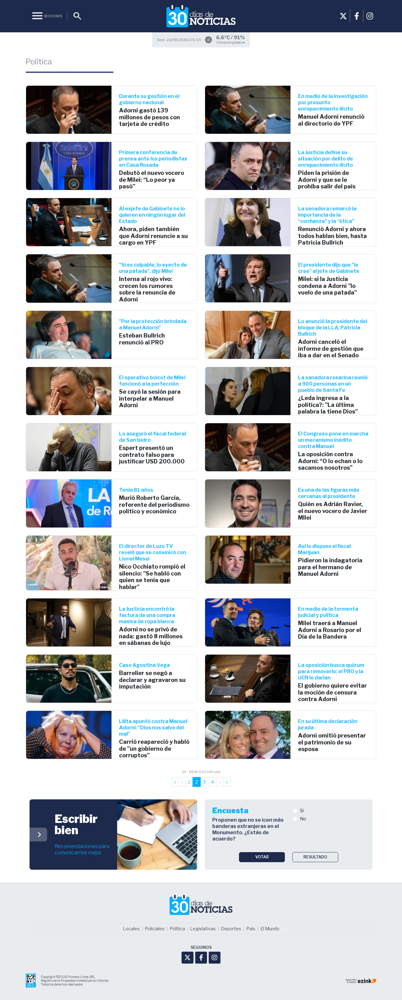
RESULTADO (315, 857)
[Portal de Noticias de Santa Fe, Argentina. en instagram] (369, 16)
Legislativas (203, 928)
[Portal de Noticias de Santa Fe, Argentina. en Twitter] (343, 16)
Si (302, 810)
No (303, 818)
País (250, 928)
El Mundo (270, 928)
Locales (131, 928)
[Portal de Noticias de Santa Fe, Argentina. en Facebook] (356, 16)
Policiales (155, 928)
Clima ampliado (229, 42)
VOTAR (262, 857)
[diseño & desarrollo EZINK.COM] (361, 980)
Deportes (231, 928)
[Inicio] (201, 16)
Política (177, 928)
